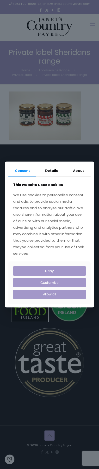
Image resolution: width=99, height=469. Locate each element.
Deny (49, 270)
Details (51, 170)
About (78, 170)
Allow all (49, 294)
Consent (22, 170)
